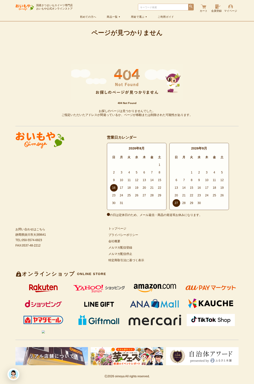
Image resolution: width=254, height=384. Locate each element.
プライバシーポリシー (123, 234)
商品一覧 (113, 16)
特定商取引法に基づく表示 (126, 260)
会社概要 (114, 241)
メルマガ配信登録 (120, 247)
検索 (191, 7)
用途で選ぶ (139, 16)
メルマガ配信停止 (120, 253)
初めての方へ (88, 16)
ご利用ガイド (166, 16)
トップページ (117, 228)
